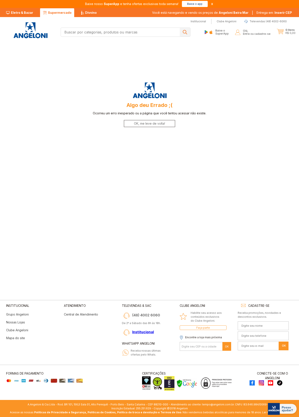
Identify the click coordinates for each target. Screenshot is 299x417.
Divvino (91, 12)
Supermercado (60, 12)
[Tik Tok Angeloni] (279, 383)
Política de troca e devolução (137, 412)
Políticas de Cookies (102, 412)
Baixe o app (194, 3)
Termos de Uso (170, 412)
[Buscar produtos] (185, 32)
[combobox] (125, 32)
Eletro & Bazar (22, 12)
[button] (274, 12)
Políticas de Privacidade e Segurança (60, 412)
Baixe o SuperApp (222, 32)
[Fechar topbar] (212, 4)
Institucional (143, 332)
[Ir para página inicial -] (30, 30)
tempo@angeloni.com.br (218, 404)
